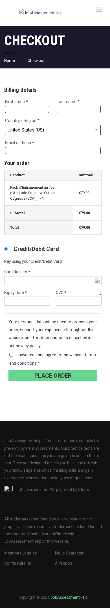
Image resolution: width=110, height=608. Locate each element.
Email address (19, 142)
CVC (79, 292)
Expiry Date (15, 292)
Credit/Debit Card (36, 249)
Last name (68, 101)
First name (16, 101)
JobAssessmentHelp (69, 597)
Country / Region (22, 120)
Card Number (17, 272)
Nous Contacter (69, 553)
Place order (53, 375)
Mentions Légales (20, 553)
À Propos (63, 563)
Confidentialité (17, 563)
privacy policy (28, 345)
